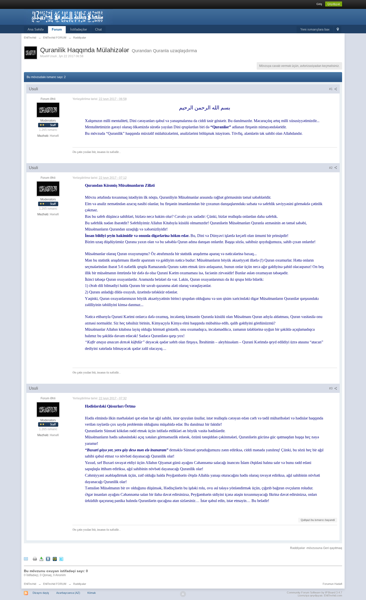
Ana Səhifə (36, 29)
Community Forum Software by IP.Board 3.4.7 (314, 592)
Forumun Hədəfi (332, 583)
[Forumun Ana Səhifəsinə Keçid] (68, 16)
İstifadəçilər (78, 29)
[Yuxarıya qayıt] (183, 594)
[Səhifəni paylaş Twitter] (61, 558)
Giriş (319, 3)
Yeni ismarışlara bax (315, 29)
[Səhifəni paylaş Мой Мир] (55, 558)
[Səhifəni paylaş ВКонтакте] (48, 558)
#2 (331, 168)
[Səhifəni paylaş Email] (26, 558)
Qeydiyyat (333, 3)
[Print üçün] (35, 558)
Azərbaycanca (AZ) (68, 592)
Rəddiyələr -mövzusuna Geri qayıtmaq (316, 548)
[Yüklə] (41, 558)
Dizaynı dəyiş (41, 592)
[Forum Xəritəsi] (337, 29)
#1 (331, 89)
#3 (331, 388)
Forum (57, 29)
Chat (98, 29)
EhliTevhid (30, 583)
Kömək (91, 592)
